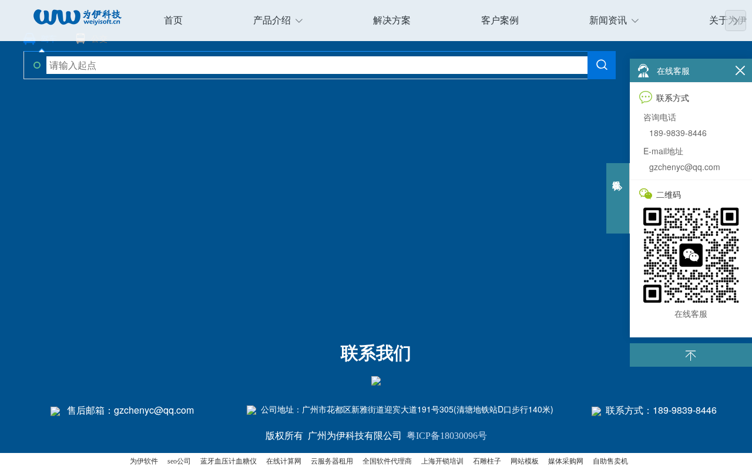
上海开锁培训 (442, 461)
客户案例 (500, 20)
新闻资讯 (608, 20)
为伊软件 (144, 461)
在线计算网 (283, 461)
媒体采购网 (565, 461)
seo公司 (179, 461)
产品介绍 (272, 20)
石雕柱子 (487, 461)
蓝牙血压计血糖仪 (228, 461)
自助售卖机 (610, 461)
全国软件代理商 (387, 461)
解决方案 (392, 20)
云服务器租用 (332, 461)
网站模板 (525, 461)
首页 (173, 20)
